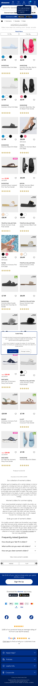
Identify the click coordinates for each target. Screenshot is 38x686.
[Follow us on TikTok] (31, 617)
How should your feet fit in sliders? (14, 542)
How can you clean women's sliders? (15, 551)
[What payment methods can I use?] (19, 605)
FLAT (27, 563)
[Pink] (21, 96)
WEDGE (11, 563)
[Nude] (21, 254)
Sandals (17, 21)
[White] (6, 56)
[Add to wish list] (15, 60)
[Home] (2, 21)
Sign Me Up (19, 582)
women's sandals (28, 531)
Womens (9, 21)
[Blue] (3, 96)
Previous (2, 563)
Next (36, 563)
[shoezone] (5, 3)
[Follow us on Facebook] (7, 617)
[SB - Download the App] (19, 17)
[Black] (10, 56)
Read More (19, 31)
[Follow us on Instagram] (19, 617)
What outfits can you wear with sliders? (16, 546)
